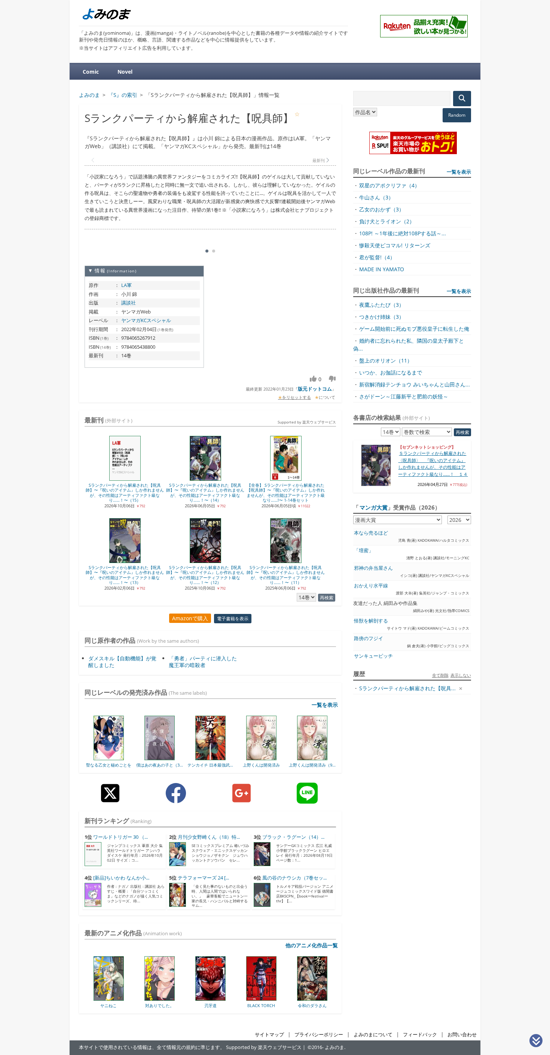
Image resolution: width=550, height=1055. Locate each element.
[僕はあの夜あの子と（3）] (159, 757)
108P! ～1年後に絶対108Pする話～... (402, 233)
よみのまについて (373, 1034)
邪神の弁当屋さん (373, 568)
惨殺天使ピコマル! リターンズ (394, 245)
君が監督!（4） (377, 257)
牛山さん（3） (376, 197)
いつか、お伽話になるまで (390, 372)
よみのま (334, 1047)
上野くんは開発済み (261, 765)
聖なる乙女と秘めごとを (108, 765)
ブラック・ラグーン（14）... (293, 837)
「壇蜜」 (363, 550)
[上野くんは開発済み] (261, 757)
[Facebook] (175, 798)
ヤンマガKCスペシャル (146, 320)
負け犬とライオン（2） (387, 221)
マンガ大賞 (374, 507)
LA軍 (126, 285)
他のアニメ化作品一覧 (311, 945)
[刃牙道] (165, 998)
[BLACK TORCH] (216, 998)
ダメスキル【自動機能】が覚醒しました (122, 662)
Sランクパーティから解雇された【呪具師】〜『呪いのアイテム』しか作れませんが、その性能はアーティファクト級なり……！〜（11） (286, 575)
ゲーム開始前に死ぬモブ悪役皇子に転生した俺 (414, 328)
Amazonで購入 (190, 618)
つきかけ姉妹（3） (381, 316)
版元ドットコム (315, 388)
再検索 (326, 597)
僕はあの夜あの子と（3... (159, 765)
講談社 (128, 302)
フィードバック (420, 1034)
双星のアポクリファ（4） (389, 185)
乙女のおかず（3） (381, 209)
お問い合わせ (462, 1034)
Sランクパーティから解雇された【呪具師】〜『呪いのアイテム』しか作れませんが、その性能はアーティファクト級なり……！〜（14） (205, 492)
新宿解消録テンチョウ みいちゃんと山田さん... (414, 384)
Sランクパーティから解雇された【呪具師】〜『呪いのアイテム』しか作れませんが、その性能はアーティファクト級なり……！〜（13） (125, 575)
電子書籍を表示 (232, 618)
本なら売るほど (371, 533)
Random (456, 115)
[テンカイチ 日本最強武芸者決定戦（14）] (210, 757)
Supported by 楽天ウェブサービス (307, 422)
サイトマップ (269, 1034)
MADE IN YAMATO (381, 269)
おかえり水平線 (371, 585)
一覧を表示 (325, 704)
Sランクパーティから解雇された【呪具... (407, 688)
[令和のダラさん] (267, 998)
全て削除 (440, 675)
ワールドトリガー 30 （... (120, 837)
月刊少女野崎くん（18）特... (209, 837)
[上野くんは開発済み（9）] (312, 757)
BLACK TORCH (216, 1005)
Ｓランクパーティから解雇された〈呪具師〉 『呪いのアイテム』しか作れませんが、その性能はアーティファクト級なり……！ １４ (433, 463)
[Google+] (241, 798)
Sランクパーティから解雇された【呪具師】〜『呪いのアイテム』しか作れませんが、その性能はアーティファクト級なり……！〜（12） (205, 575)
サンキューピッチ (373, 656)
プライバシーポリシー (318, 1034)
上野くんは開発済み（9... (312, 765)
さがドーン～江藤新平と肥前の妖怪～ (403, 396)
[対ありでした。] (115, 998)
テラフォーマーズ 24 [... (203, 878)
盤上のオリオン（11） (385, 360)
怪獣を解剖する (371, 621)
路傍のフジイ (368, 638)
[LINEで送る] (307, 798)
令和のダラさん (267, 1005)
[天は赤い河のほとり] (318, 998)
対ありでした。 (114, 1005)
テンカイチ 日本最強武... (210, 765)
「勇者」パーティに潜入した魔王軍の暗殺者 (203, 662)
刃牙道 (165, 1005)
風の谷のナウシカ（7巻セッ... (294, 878)
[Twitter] (110, 798)
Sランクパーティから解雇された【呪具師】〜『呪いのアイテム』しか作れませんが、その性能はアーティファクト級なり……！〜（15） (125, 492)
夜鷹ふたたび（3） (381, 304)
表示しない (460, 675)
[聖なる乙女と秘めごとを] (109, 757)
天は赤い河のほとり (318, 1005)
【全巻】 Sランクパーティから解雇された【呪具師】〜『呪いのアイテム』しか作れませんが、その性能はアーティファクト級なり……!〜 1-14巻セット (286, 492)
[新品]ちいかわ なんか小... (121, 878)
